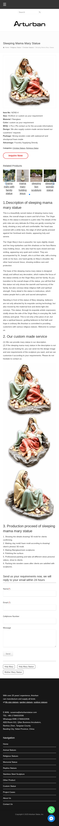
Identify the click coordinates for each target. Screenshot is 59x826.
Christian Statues (19, 148)
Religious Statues (10, 756)
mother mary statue (13, 672)
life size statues (12, 702)
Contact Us (8, 804)
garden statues (26, 702)
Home (5, 744)
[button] (29, 194)
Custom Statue (9, 786)
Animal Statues (9, 750)
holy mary (9, 667)
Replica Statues (10, 768)
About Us (7, 798)
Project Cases (9, 792)
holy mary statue (26, 667)
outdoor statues (40, 702)
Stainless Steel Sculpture (14, 774)
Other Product (9, 780)
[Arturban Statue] (29, 25)
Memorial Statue (10, 762)
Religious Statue (32, 148)
